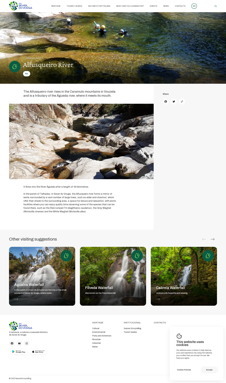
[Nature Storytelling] (20, 10)
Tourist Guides (74, 6)
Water (95, 347)
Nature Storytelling (99, 6)
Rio (26, 74)
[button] (212, 239)
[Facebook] (166, 101)
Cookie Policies (184, 370)
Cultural (95, 328)
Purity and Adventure (101, 336)
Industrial (96, 343)
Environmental (98, 332)
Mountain (96, 339)
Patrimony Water (33, 58)
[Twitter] (174, 101)
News (166, 6)
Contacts (180, 6)
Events (153, 6)
